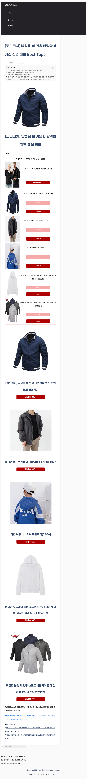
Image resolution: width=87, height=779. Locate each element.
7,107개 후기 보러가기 (38, 182)
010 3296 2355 (32, 770)
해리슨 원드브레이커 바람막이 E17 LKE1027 (21, 72)
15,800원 (38, 287)
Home (10, 20)
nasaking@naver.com (45, 770)
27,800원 (38, 314)
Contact (57, 770)
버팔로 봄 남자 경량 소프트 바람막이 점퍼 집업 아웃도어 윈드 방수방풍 (28, 79)
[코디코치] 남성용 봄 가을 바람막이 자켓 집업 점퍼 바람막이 (25, 70)
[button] (6, 32)
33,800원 (38, 230)
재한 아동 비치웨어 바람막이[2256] (18, 75)
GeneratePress (53, 775)
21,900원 (38, 257)
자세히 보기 (38, 211)
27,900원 (38, 203)
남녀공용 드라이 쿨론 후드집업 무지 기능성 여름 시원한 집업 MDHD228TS (30, 77)
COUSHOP (10, 724)
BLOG (10, 26)
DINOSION (11, 5)
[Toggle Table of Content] (52, 67)
